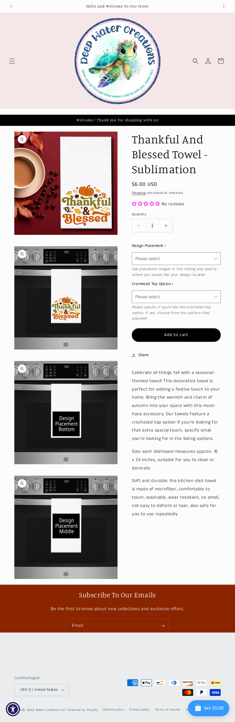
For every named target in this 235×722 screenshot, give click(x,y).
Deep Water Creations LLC (46, 710)
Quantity (139, 214)
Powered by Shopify (82, 710)
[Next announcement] (224, 6)
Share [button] (143, 355)
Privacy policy (139, 709)
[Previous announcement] (11, 6)
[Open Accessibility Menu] (13, 709)
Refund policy (113, 709)
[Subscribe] (162, 626)
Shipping (139, 192)
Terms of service (168, 709)
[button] (12, 61)
